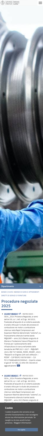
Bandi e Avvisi (7, 292)
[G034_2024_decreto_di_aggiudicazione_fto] (18, 365)
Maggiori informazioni (22, 422)
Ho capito (21, 429)
